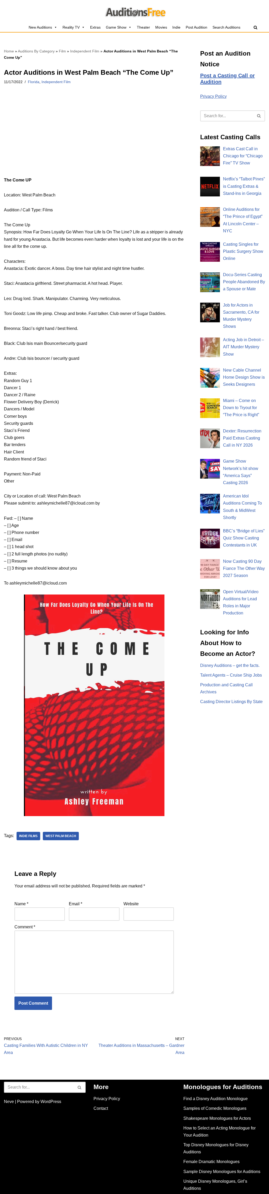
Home (9, 51)
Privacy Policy (213, 96)
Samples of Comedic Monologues (214, 1108)
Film (62, 51)
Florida (33, 82)
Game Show (116, 27)
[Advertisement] (94, 137)
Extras (95, 27)
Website (131, 904)
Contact (101, 1108)
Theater (143, 27)
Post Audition (196, 27)
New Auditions (40, 27)
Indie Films (28, 836)
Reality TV (71, 27)
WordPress (50, 1101)
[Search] (255, 27)
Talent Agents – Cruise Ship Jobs (231, 675)
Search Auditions (226, 27)
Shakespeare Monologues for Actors (217, 1118)
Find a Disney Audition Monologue (215, 1098)
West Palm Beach (60, 836)
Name (21, 904)
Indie (176, 27)
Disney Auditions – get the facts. (230, 665)
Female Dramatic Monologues (211, 1161)
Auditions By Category (36, 51)
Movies (161, 27)
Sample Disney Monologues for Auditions (221, 1171)
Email (75, 904)
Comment (24, 927)
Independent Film (84, 51)
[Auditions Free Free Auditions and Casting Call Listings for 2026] (134, 11)
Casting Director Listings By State (231, 701)
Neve (9, 1101)
